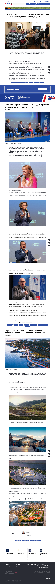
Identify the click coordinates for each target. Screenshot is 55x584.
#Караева (13, 82)
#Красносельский (19, 82)
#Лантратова (27, 326)
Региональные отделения (31, 564)
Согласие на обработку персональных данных (11, 581)
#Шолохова (41, 82)
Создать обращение (43, 89)
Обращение (30, 3)
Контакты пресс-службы (20, 566)
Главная (6, 10)
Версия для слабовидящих (46, 1)
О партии (7, 564)
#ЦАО (36, 82)
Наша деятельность (10, 10)
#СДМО (26, 82)
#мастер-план (38, 540)
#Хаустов (31, 82)
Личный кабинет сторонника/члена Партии (42, 3)
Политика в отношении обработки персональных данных (13, 580)
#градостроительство (25, 540)
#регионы (32, 540)
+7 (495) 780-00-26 (42, 565)
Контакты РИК (8, 566)
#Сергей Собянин (18, 540)
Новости (15, 10)
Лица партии (18, 564)
